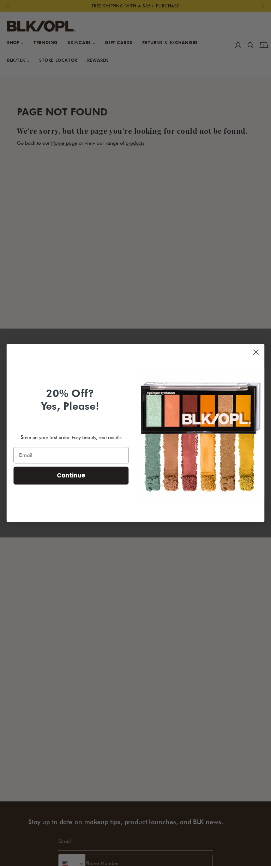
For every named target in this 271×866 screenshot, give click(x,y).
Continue (71, 475)
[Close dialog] (256, 352)
